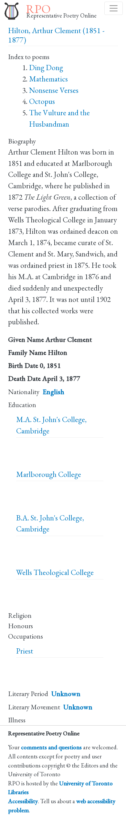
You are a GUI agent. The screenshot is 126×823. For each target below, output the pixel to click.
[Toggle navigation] (113, 8)
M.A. (24, 419)
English (53, 391)
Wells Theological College (55, 572)
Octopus (42, 101)
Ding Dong (46, 67)
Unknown (65, 693)
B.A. (22, 518)
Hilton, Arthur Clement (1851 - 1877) (56, 35)
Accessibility (23, 801)
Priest (24, 651)
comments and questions (51, 747)
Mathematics (48, 79)
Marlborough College (48, 474)
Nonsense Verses (54, 90)
